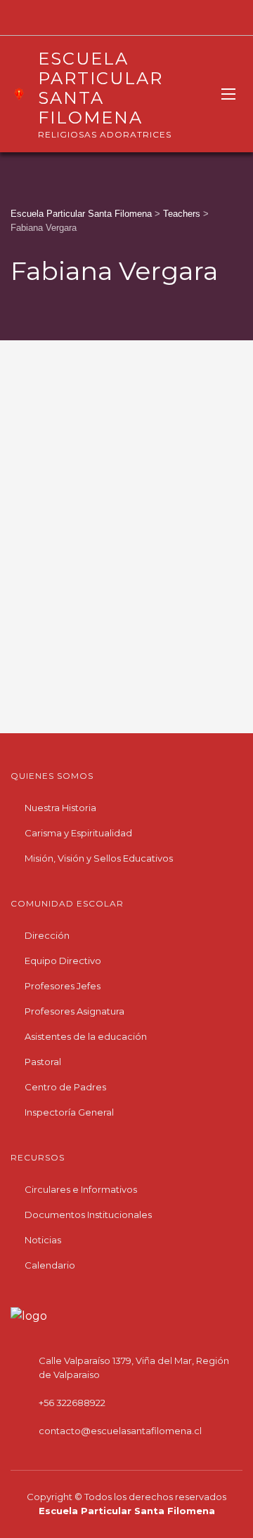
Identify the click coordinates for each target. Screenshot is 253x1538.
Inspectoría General (69, 1112)
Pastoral (43, 1061)
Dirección (47, 935)
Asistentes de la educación (86, 1036)
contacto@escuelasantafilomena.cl (120, 1430)
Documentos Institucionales (88, 1214)
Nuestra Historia (60, 807)
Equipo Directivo (63, 960)
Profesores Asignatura (74, 1011)
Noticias (43, 1239)
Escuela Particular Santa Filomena (127, 1510)
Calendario (50, 1265)
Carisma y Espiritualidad (78, 832)
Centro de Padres (65, 1086)
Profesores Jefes (62, 985)
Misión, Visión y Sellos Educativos (99, 858)
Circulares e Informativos (81, 1189)
